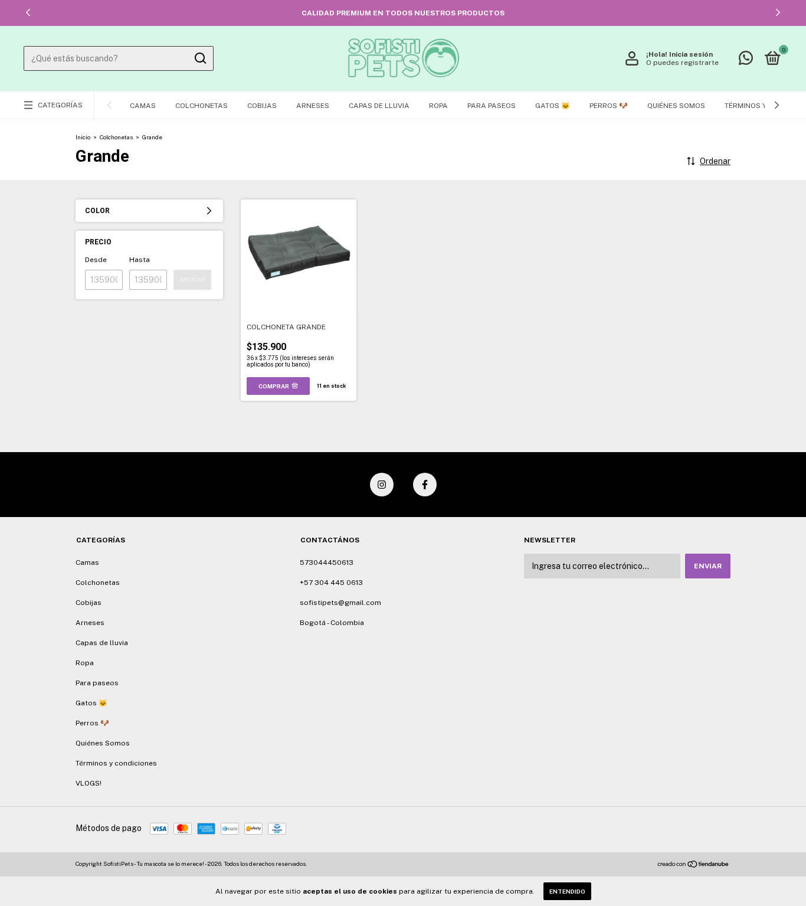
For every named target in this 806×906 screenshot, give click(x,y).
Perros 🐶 (608, 106)
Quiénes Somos (676, 106)
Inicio (83, 136)
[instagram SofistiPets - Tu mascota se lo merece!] (382, 484)
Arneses (312, 106)
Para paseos (491, 106)
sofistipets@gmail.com (340, 602)
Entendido (567, 891)
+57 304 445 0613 (331, 582)
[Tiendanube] (693, 865)
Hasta (139, 260)
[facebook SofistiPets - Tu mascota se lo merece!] (425, 484)
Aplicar (192, 279)
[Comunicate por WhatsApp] (746, 61)
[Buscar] (199, 58)
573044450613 (326, 562)
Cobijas (262, 106)
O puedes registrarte (682, 62)
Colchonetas (201, 106)
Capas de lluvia (379, 106)
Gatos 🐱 (552, 106)
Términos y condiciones (116, 763)
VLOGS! (88, 783)
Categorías (60, 105)
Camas (143, 106)
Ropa (438, 106)
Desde (96, 260)
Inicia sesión (691, 54)
